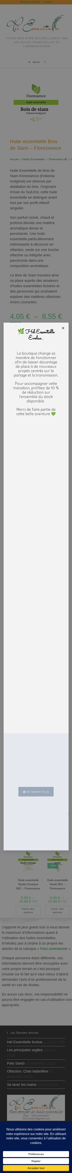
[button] (63, 328)
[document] (36, 586)
